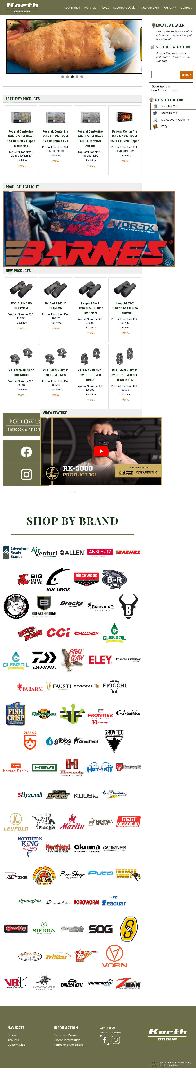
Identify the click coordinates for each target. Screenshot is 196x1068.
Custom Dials (150, 8)
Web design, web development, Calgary (175, 1063)
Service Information (67, 1040)
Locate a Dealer (170, 25)
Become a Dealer (124, 8)
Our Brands (72, 8)
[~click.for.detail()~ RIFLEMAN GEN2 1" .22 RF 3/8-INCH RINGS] (90, 365)
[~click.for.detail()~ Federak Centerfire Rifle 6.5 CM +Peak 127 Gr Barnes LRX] (56, 126)
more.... (22, 165)
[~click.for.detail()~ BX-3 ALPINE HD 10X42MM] (21, 298)
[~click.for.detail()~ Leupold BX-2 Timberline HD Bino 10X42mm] (90, 298)
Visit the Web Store (173, 47)
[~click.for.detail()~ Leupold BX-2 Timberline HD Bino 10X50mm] (125, 298)
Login (175, 90)
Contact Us (107, 1028)
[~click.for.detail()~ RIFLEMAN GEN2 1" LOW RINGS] (21, 365)
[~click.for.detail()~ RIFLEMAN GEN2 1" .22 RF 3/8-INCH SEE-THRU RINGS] (125, 365)
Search (187, 74)
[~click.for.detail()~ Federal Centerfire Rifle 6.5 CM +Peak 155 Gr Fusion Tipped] (125, 126)
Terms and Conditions (68, 1045)
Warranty (169, 8)
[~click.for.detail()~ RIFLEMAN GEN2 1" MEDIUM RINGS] (56, 365)
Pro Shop (90, 8)
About (105, 8)
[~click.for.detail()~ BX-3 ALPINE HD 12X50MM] (56, 298)
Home (12, 1035)
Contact (186, 8)
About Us (14, 1040)
